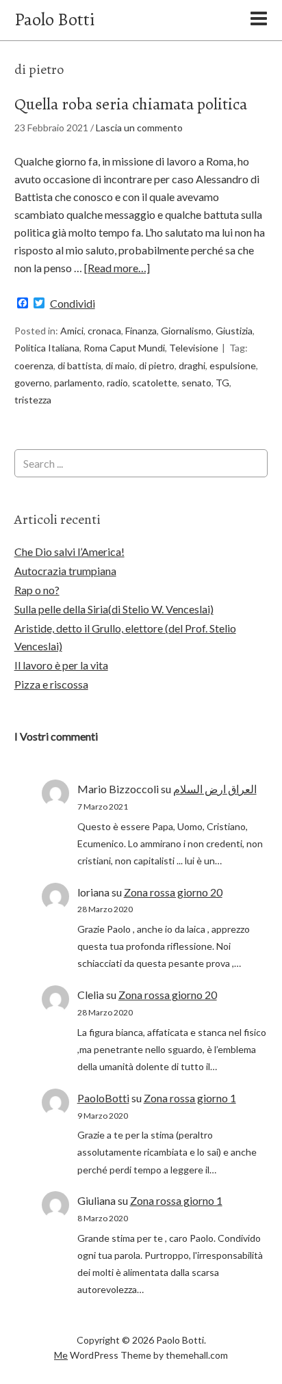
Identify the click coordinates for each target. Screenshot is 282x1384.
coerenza (33, 365)
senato (196, 382)
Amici (72, 330)
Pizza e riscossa (51, 684)
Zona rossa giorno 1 (190, 1097)
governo (32, 382)
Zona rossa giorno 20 (173, 892)
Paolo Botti (54, 19)
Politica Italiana (46, 348)
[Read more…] (117, 267)
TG (222, 382)
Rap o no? (37, 589)
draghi (192, 365)
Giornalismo (186, 330)
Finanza (141, 330)
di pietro (157, 365)
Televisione (193, 348)
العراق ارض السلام (215, 788)
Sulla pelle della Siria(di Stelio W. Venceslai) (114, 608)
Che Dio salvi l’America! (69, 551)
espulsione (232, 365)
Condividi (72, 303)
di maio (120, 365)
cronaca (104, 330)
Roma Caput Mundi (124, 348)
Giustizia (234, 330)
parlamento (78, 382)
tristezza (32, 399)
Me (61, 1355)
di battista (79, 365)
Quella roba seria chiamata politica (130, 104)
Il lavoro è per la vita (61, 664)
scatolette (154, 382)
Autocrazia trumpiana (65, 570)
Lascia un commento (139, 127)
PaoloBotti (103, 1097)
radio (117, 382)
